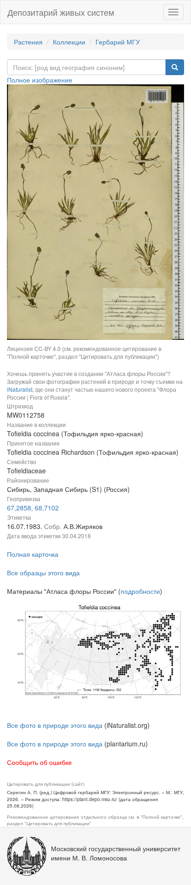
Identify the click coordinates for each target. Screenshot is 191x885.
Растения (28, 41)
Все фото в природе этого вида (54, 725)
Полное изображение (39, 79)
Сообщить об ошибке (39, 762)
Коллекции (69, 41)
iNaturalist (19, 389)
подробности (140, 591)
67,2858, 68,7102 (33, 507)
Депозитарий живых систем (60, 12)
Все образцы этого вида (43, 572)
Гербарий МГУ (118, 41)
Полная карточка (32, 554)
